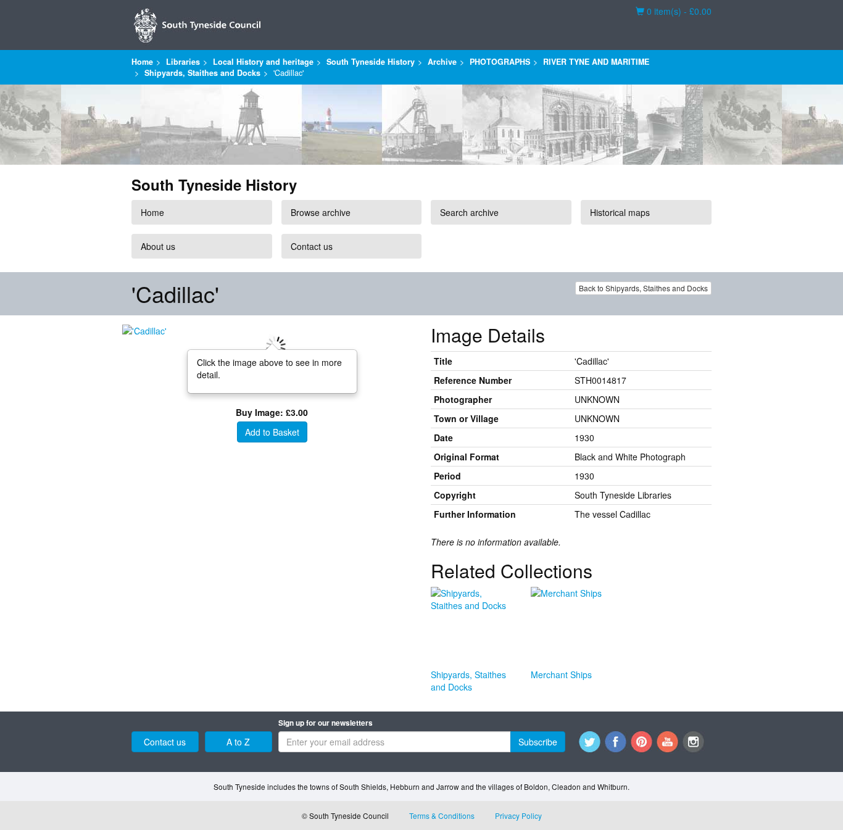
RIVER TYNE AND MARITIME (596, 61)
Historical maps (620, 212)
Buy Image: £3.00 (272, 412)
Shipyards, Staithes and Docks (202, 72)
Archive (442, 61)
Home (142, 61)
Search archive (469, 212)
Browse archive (321, 212)
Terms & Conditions (442, 815)
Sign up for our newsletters (325, 723)
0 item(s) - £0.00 (674, 11)
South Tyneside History (370, 61)
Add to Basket (272, 432)
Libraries (183, 61)
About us (158, 246)
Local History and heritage (263, 61)
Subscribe (537, 742)
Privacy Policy (518, 815)
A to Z (238, 742)
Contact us (312, 246)
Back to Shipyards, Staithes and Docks (643, 288)
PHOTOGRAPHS (500, 61)
